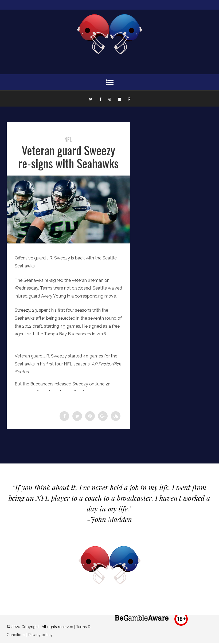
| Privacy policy (39, 635)
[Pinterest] (129, 99)
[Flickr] (119, 99)
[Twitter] (90, 99)
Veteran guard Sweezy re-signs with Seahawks (68, 156)
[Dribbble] (109, 99)
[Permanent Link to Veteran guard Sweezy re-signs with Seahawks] (68, 242)
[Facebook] (100, 99)
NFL (68, 139)
